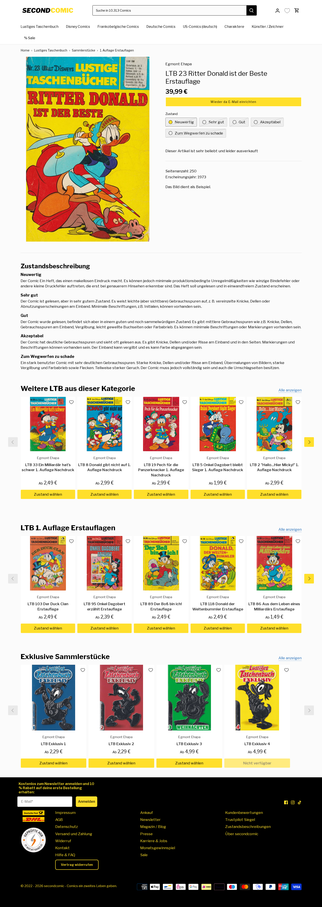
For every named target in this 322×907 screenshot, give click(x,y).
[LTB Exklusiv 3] (189, 697)
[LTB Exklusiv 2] (121, 697)
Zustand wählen (48, 494)
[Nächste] (309, 442)
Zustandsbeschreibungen (248, 826)
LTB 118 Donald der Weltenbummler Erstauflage (217, 603)
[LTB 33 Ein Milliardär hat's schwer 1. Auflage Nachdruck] (48, 424)
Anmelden (86, 801)
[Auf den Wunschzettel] (70, 402)
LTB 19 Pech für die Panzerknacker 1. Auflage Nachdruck (161, 466)
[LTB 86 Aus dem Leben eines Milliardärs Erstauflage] (274, 563)
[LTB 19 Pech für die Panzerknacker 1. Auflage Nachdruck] (161, 424)
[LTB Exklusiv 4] (257, 697)
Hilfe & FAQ (65, 855)
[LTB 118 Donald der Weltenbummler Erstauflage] (218, 563)
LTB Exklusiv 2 (121, 740)
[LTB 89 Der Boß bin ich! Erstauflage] (161, 563)
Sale (144, 855)
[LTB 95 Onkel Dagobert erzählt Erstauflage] (104, 563)
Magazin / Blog (153, 826)
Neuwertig (184, 122)
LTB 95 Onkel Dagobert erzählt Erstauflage (104, 603)
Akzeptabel (270, 122)
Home (25, 50)
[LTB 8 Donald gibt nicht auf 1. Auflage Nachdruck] (104, 424)
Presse (146, 834)
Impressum (65, 812)
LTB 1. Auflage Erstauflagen (68, 527)
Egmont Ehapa (178, 64)
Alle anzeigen (290, 390)
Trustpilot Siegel (240, 819)
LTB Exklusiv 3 (189, 740)
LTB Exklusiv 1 (53, 740)
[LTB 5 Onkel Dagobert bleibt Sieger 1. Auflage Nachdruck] (218, 424)
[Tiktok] (299, 802)
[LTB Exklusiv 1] (54, 697)
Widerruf (63, 841)
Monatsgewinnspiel (157, 848)
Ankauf (146, 812)
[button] (233, 102)
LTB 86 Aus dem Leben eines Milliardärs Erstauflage (274, 603)
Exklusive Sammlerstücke (65, 656)
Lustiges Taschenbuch (50, 50)
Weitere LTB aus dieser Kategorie (78, 388)
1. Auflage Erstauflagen (117, 50)
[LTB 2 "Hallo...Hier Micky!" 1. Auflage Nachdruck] (274, 424)
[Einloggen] (277, 10)
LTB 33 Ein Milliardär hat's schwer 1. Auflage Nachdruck (48, 464)
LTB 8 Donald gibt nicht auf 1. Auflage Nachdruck (104, 464)
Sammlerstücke (83, 50)
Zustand (171, 114)
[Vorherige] (13, 442)
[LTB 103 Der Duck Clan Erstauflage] (48, 563)
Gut (242, 122)
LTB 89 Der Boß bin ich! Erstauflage (161, 603)
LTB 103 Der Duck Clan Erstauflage (48, 603)
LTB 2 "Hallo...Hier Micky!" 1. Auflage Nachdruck (274, 464)
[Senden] (251, 10)
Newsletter (150, 819)
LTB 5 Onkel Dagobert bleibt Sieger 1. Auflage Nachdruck (217, 464)
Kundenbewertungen (244, 812)
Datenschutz (66, 826)
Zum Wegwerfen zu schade (199, 133)
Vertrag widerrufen (77, 865)
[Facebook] (286, 802)
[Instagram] (293, 802)
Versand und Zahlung (73, 834)
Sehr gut (216, 122)
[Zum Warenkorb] (296, 10)
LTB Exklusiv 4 (257, 740)
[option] (88, 149)
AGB (59, 819)
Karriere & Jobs (153, 841)
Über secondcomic (241, 834)
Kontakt (62, 848)
